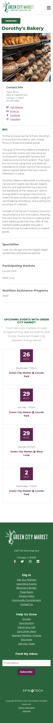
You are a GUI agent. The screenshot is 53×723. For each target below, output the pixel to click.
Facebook (15, 115)
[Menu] (49, 8)
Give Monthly (26, 623)
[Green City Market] (26, 537)
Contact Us (26, 604)
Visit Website (16, 107)
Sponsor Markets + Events (26, 635)
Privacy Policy (26, 596)
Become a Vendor (26, 588)
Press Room (26, 592)
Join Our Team (26, 643)
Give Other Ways (26, 631)
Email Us (14, 111)
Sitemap (27, 711)
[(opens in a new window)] (33, 690)
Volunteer (26, 639)
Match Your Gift (26, 627)
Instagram (15, 119)
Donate (26, 619)
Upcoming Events (26, 584)
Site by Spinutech (26, 708)
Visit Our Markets (26, 579)
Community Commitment (26, 600)
